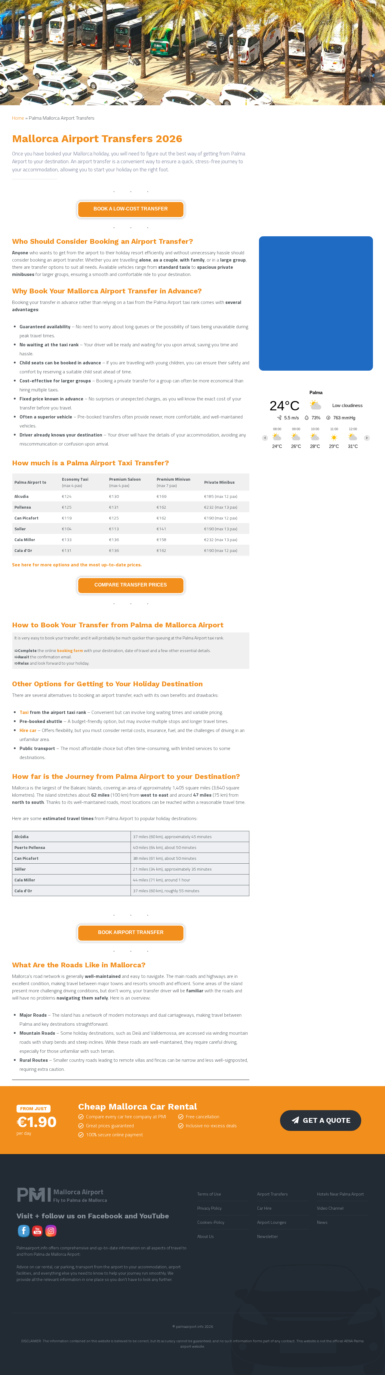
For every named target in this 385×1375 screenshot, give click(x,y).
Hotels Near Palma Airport (340, 1194)
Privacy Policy (209, 1208)
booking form (70, 650)
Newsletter (267, 1236)
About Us (205, 1236)
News (322, 1222)
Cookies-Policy (210, 1222)
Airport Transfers (272, 1194)
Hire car (28, 730)
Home (18, 117)
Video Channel (330, 1208)
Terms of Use (209, 1194)
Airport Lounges (271, 1222)
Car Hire (264, 1208)
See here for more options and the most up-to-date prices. (77, 564)
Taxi (24, 712)
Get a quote (326, 1120)
